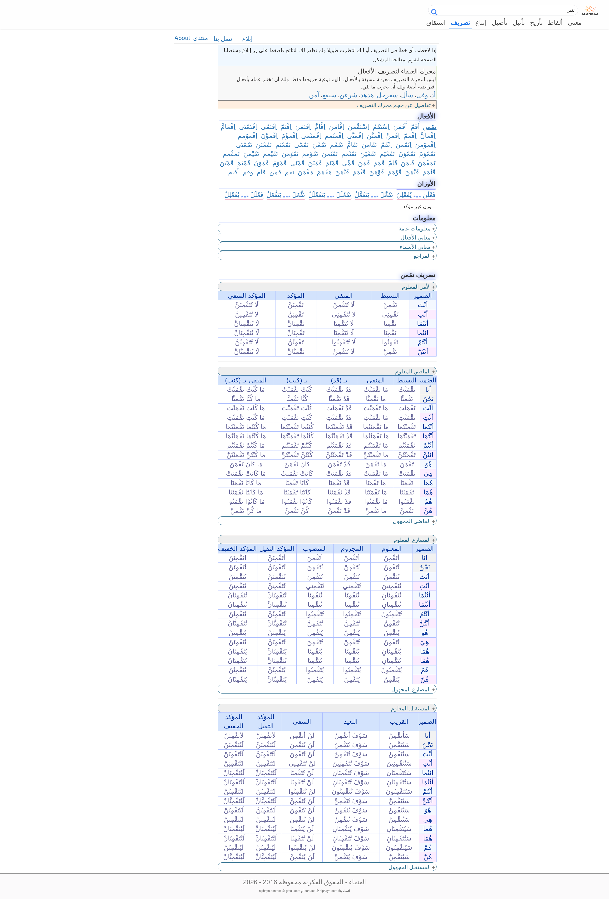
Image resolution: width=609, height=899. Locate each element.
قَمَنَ (364, 162)
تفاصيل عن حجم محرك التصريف (394, 104)
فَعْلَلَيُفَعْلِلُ (243, 194)
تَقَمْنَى (244, 144)
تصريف (460, 22)
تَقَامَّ (352, 144)
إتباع (481, 22)
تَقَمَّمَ (336, 144)
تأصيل (500, 22)
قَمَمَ (379, 162)
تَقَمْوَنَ (407, 153)
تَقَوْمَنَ (290, 153)
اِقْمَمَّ (410, 135)
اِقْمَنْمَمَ (334, 135)
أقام (233, 171)
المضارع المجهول (411, 689)
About (182, 37)
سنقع (329, 94)
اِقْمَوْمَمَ (247, 135)
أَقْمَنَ (400, 126)
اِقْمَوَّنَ (269, 135)
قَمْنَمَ (332, 162)
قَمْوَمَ (279, 162)
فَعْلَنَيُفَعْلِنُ (416, 194)
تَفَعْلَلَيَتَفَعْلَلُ (329, 194)
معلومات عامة (414, 228)
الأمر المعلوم (416, 286)
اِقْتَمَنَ (303, 126)
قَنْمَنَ (412, 171)
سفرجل (387, 94)
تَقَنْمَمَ (349, 153)
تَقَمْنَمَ (283, 144)
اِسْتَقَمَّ (381, 126)
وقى (422, 94)
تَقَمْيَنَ (368, 153)
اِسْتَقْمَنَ (358, 126)
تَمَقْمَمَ (231, 153)
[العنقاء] (589, 9)
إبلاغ (247, 38)
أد (433, 94)
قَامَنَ (407, 162)
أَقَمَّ (415, 126)
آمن (314, 94)
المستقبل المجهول (409, 866)
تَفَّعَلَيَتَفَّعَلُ (285, 194)
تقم (289, 171)
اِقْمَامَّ (228, 126)
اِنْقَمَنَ (404, 144)
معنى (575, 22)
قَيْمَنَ (342, 171)
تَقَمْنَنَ (264, 144)
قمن (275, 171)
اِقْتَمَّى (269, 126)
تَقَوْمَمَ (310, 153)
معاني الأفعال (416, 237)
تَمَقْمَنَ (427, 162)
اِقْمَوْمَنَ (425, 144)
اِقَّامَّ (319, 126)
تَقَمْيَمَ (387, 153)
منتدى (200, 37)
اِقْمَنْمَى (311, 135)
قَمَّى (348, 162)
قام (261, 171)
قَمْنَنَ (315, 162)
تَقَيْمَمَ (270, 153)
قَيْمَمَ (359, 171)
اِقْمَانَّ (428, 135)
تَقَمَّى (301, 144)
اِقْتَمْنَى (248, 126)
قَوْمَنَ (376, 171)
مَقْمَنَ (305, 171)
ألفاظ (555, 22)
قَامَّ (392, 162)
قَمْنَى (297, 162)
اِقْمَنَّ (393, 135)
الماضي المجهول (412, 520)
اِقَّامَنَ (336, 126)
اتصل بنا (224, 38)
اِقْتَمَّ (286, 126)
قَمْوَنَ (261, 162)
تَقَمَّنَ (319, 144)
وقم (248, 171)
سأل (407, 94)
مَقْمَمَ (324, 171)
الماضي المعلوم (413, 371)
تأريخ (536, 22)
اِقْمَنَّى (355, 135)
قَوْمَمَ (395, 171)
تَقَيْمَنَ (251, 153)
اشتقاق (436, 22)
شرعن (348, 94)
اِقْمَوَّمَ (289, 135)
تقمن (429, 126)
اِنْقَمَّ (386, 144)
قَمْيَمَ (243, 162)
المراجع (422, 255)
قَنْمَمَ (429, 171)
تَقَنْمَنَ (330, 153)
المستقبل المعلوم (411, 708)
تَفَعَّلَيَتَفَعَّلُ (373, 194)
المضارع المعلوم (412, 539)
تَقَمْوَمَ (427, 153)
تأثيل (519, 22)
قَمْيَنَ (227, 162)
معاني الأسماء (415, 246)
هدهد (367, 94)
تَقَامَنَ (369, 144)
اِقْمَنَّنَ (375, 135)
